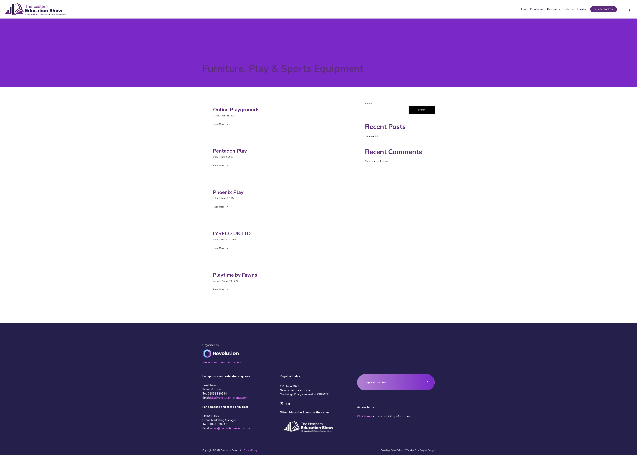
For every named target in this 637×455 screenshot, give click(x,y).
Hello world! (371, 136)
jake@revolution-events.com (228, 398)
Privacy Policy (250, 450)
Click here (363, 416)
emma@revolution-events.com (230, 428)
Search (368, 103)
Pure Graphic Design (425, 450)
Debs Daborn (397, 450)
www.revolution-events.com (221, 362)
